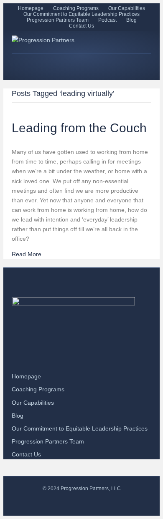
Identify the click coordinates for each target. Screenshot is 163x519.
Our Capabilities (126, 8)
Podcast (107, 20)
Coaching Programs (76, 8)
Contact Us (81, 26)
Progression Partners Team (58, 20)
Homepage (30, 8)
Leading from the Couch (79, 128)
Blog (131, 20)
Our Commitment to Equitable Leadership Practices (81, 14)
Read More (26, 254)
